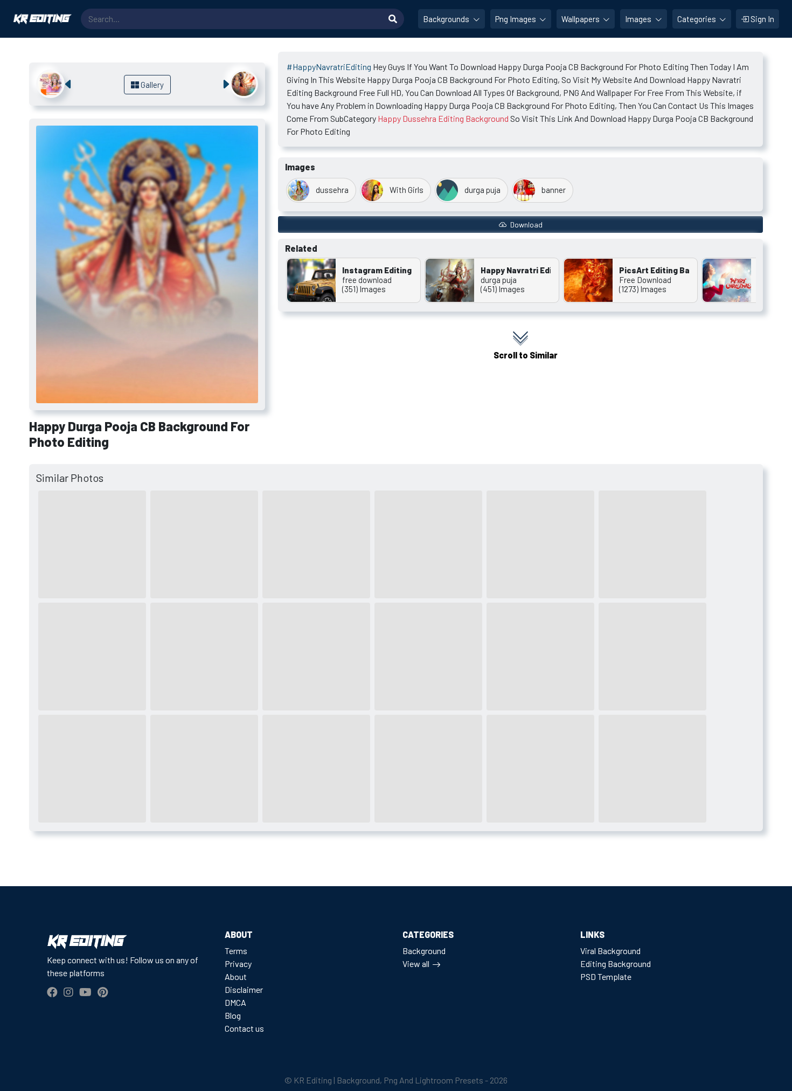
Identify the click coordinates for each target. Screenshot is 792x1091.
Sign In (761, 19)
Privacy (238, 963)
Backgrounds (447, 19)
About (236, 976)
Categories (697, 19)
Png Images (516, 19)
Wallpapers (581, 19)
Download (526, 224)
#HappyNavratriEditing (329, 66)
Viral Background (610, 950)
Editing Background (615, 963)
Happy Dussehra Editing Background (443, 118)
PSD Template (605, 976)
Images (639, 19)
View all (415, 963)
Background (424, 950)
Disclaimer (244, 989)
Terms (236, 950)
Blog (233, 1015)
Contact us (244, 1028)
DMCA (235, 1002)
